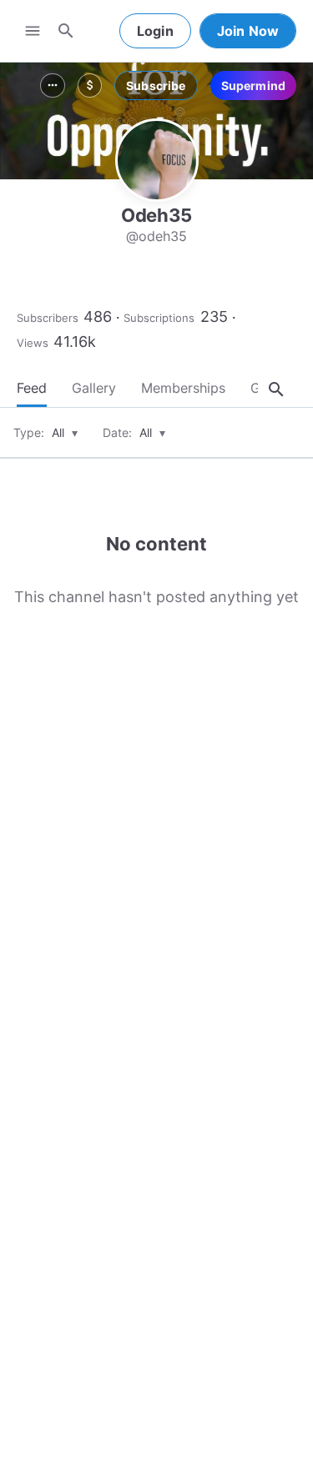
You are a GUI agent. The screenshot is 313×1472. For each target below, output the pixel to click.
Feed (32, 387)
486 (97, 316)
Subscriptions (159, 317)
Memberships (183, 387)
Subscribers (47, 317)
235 (214, 316)
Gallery (94, 387)
